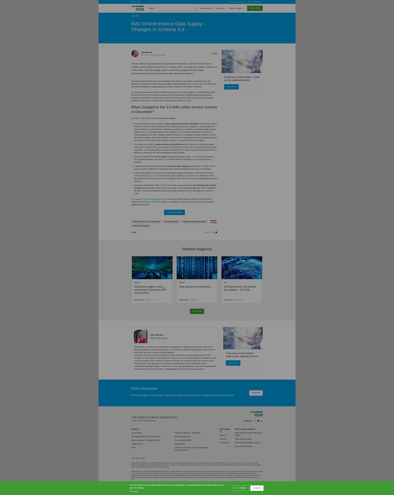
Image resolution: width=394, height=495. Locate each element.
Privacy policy (134, 491)
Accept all (257, 488)
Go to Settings (240, 488)
